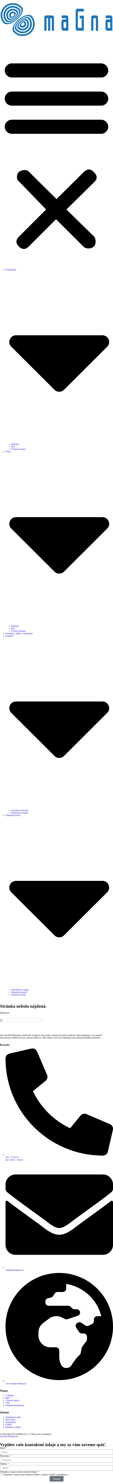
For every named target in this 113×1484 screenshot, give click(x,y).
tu (67, 1474)
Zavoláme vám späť (19, 810)
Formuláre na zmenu (20, 990)
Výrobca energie (18, 449)
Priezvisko (5, 1456)
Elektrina (15, 444)
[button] (56, 153)
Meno (3, 1448)
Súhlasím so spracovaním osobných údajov (19, 1472)
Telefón (3, 1464)
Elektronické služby (19, 813)
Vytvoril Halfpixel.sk (9, 1436)
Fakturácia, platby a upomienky (19, 633)
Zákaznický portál (19, 992)
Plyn (13, 446)
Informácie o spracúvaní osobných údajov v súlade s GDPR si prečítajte (35, 1474)
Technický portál (18, 994)
